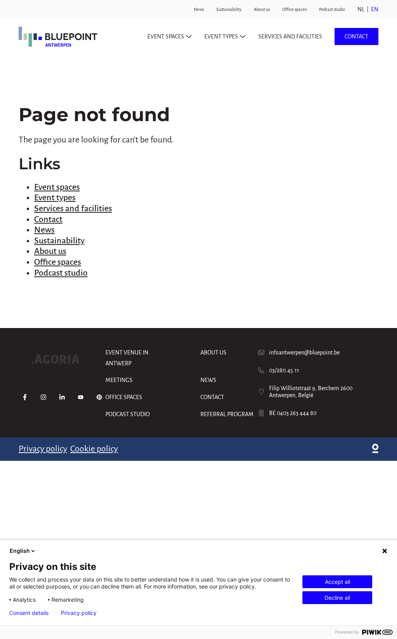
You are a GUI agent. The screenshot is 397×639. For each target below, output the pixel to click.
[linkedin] (62, 397)
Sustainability (229, 9)
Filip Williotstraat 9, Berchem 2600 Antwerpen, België (310, 391)
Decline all (337, 597)
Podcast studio (332, 9)
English (20, 550)
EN (374, 9)
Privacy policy (43, 448)
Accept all (337, 581)
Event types (55, 197)
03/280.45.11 (284, 370)
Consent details (28, 613)
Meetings (119, 380)
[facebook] (25, 397)
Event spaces (57, 187)
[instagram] (43, 397)
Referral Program (227, 414)
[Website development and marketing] (375, 449)
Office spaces (294, 9)
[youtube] (80, 397)
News (199, 9)
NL (360, 9)
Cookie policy (94, 448)
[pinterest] (99, 397)
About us (262, 9)
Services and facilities (290, 36)
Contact (356, 36)
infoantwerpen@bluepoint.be (304, 352)
